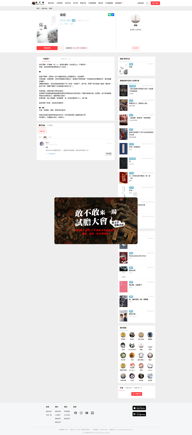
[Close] (135, 194)
